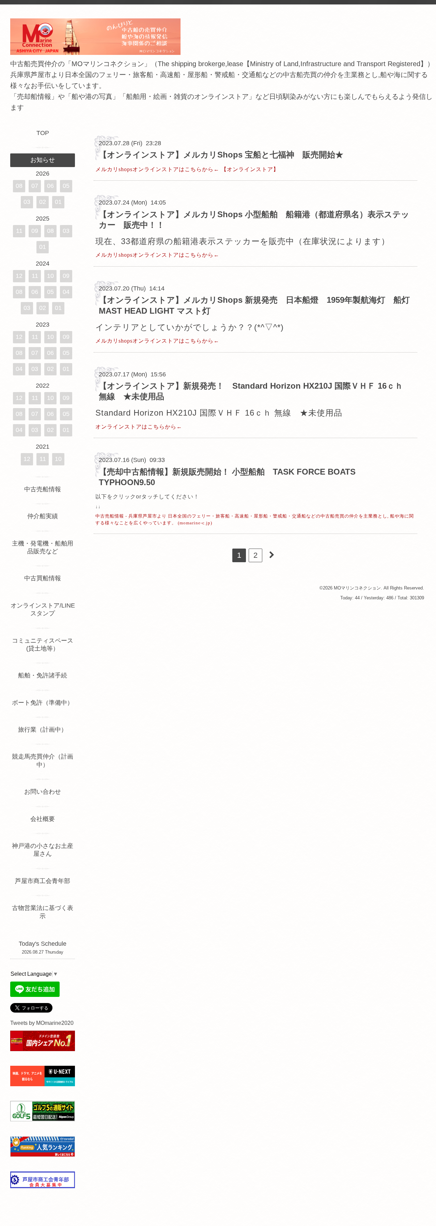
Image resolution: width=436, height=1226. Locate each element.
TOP (42, 133)
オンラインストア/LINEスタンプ (43, 609)
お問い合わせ (42, 791)
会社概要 (42, 819)
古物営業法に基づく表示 (42, 911)
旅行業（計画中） (42, 729)
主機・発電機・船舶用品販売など (42, 547)
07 (34, 185)
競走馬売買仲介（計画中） (42, 760)
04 (66, 291)
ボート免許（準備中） (42, 702)
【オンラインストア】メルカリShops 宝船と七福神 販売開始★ (221, 154)
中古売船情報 (42, 489)
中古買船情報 (42, 578)
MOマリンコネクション (357, 587)
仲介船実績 (45, 516)
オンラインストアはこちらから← (138, 427)
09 (34, 230)
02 (42, 201)
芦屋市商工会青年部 (42, 881)
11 (19, 230)
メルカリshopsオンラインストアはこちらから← (157, 169)
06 (50, 185)
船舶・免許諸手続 (42, 675)
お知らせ (42, 159)
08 (19, 185)
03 (27, 201)
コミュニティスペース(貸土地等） (42, 644)
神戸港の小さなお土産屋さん (42, 849)
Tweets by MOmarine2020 (42, 1023)
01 (58, 201)
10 (50, 275)
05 (66, 185)
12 (19, 275)
